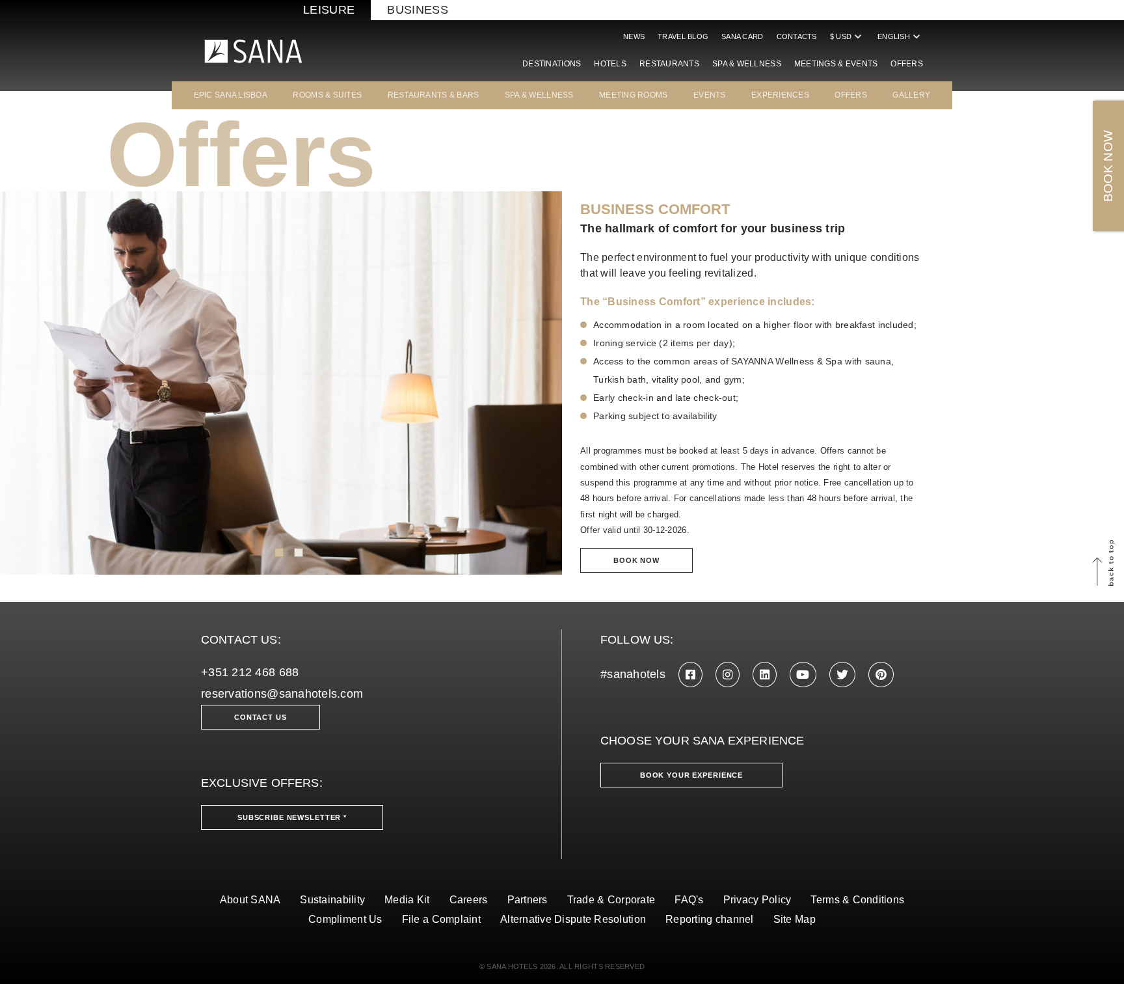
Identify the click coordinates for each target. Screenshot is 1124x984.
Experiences (780, 95)
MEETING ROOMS (633, 95)
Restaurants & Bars (433, 95)
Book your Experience (691, 775)
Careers (468, 899)
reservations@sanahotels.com (282, 693)
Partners (527, 899)
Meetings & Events (836, 63)
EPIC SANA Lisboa (230, 95)
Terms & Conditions (857, 899)
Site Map (794, 919)
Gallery (911, 95)
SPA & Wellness (746, 63)
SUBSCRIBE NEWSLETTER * (292, 817)
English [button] (900, 36)
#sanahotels (632, 674)
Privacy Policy (757, 899)
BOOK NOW (1108, 166)
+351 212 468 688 (250, 672)
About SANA (250, 899)
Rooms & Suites (327, 95)
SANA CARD (742, 36)
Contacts (797, 36)
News (634, 36)
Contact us (260, 717)
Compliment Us (345, 919)
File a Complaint (441, 919)
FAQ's (689, 899)
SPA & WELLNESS (539, 95)
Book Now (636, 560)
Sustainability (332, 899)
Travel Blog (683, 36)
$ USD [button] (847, 36)
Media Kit (406, 899)
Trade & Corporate (611, 899)
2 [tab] (298, 552)
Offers (906, 63)
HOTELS (610, 63)
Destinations (551, 63)
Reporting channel (709, 919)
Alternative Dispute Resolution (573, 919)
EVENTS (709, 95)
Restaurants (669, 63)
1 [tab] (279, 552)
